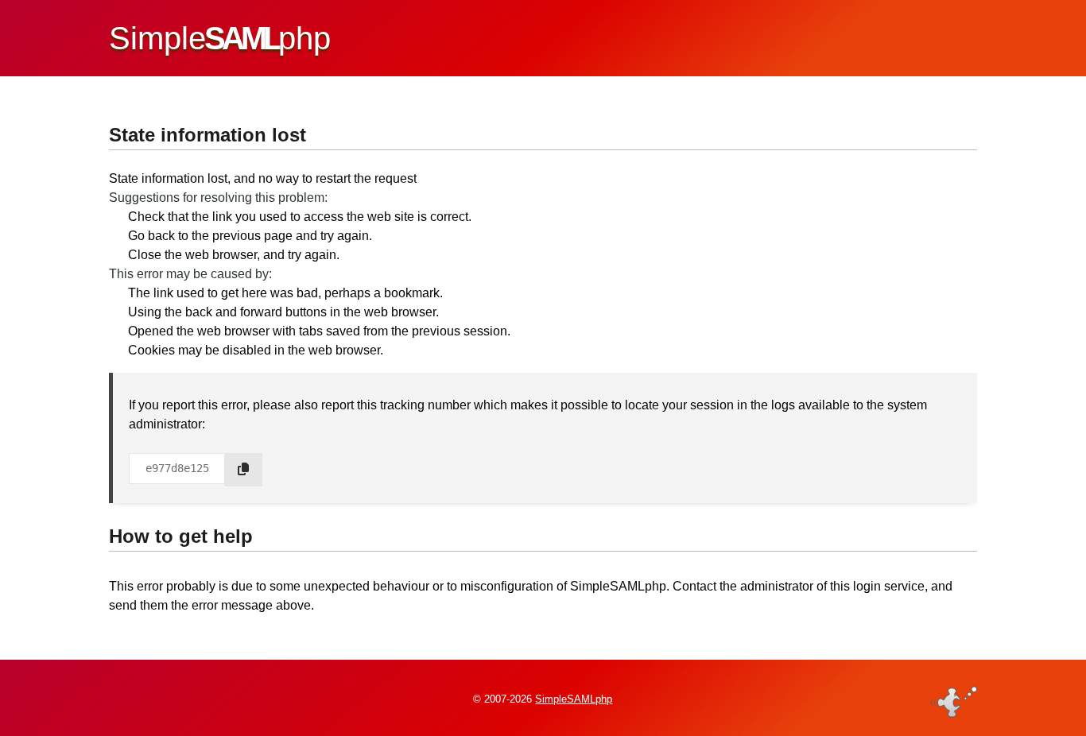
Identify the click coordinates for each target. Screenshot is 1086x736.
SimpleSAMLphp (573, 699)
